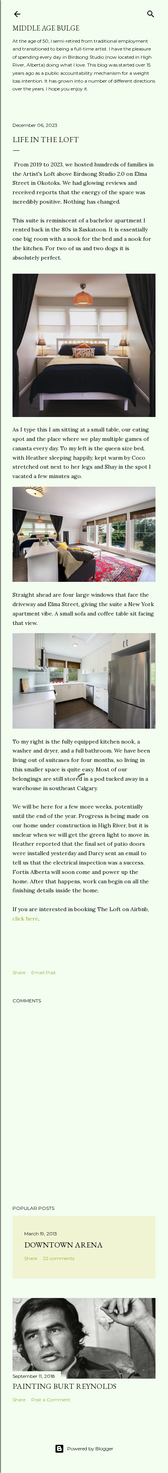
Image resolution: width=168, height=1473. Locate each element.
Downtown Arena (63, 1245)
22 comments (58, 1258)
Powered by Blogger (90, 1448)
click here (25, 918)
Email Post (43, 972)
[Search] (150, 12)
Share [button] (19, 972)
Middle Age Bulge (46, 27)
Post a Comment (50, 1400)
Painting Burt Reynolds (64, 1386)
